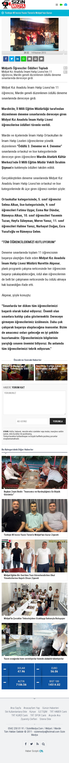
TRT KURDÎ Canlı (19, 715)
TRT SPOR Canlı (38, 715)
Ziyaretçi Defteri (29, 719)
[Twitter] (11, 58)
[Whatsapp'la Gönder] (23, 58)
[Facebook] (5, 58)
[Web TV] (61, 5)
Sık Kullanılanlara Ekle (16, 711)
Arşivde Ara (54, 715)
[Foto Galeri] (65, 5)
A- (65, 71)
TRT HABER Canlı (58, 711)
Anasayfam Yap (32, 708)
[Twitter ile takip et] (31, 744)
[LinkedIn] (17, 58)
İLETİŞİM (42, 711)
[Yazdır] (35, 58)
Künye (33, 711)
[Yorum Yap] (41, 58)
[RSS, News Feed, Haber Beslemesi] (37, 744)
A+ (65, 67)
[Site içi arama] (43, 744)
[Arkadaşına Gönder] (29, 58)
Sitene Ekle (45, 719)
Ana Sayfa (15, 708)
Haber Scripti (32, 751)
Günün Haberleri (50, 708)
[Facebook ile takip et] (26, 744)
